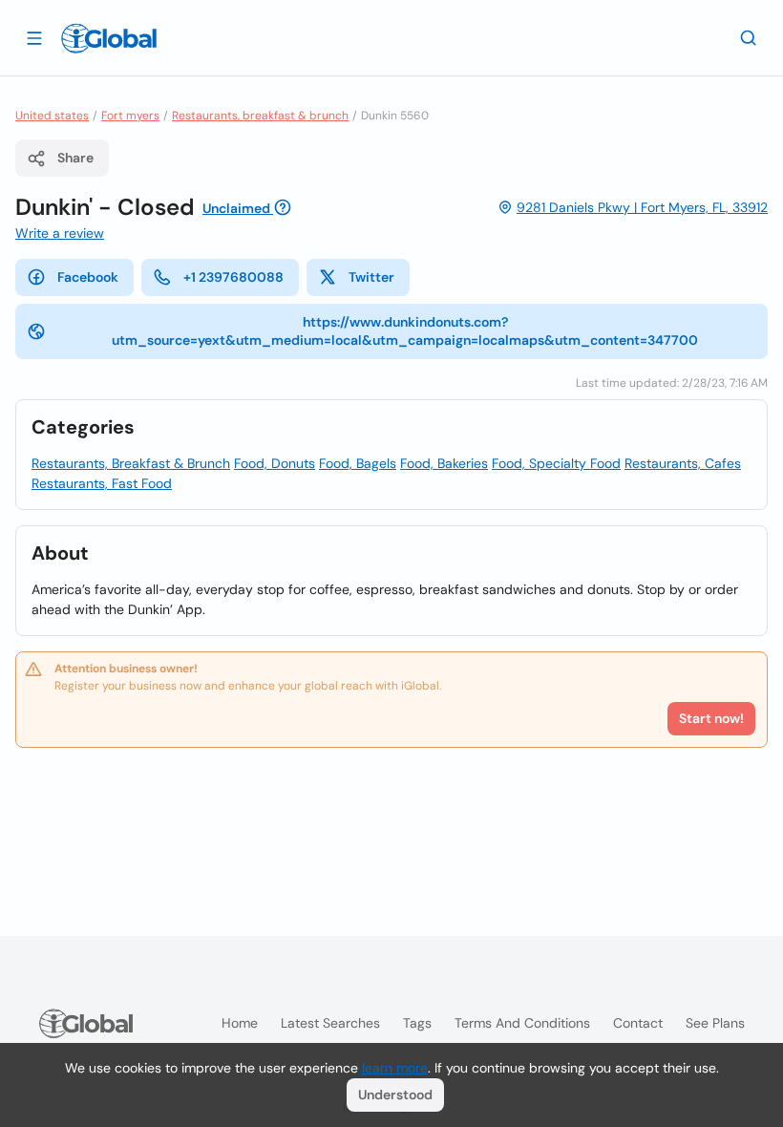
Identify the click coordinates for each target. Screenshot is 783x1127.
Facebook (87, 277)
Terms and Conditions (522, 1022)
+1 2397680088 (233, 277)
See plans (715, 1022)
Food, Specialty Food (556, 463)
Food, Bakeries (444, 463)
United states (52, 115)
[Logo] (109, 38)
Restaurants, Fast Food (102, 483)
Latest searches (330, 1022)
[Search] (749, 37)
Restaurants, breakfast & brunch (260, 115)
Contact (638, 1022)
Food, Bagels (357, 463)
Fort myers (130, 115)
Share (75, 157)
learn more (395, 1067)
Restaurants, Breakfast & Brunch (131, 463)
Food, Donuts (274, 463)
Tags (417, 1022)
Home (240, 1022)
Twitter (371, 277)
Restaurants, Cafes (682, 463)
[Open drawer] (34, 37)
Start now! (711, 718)
